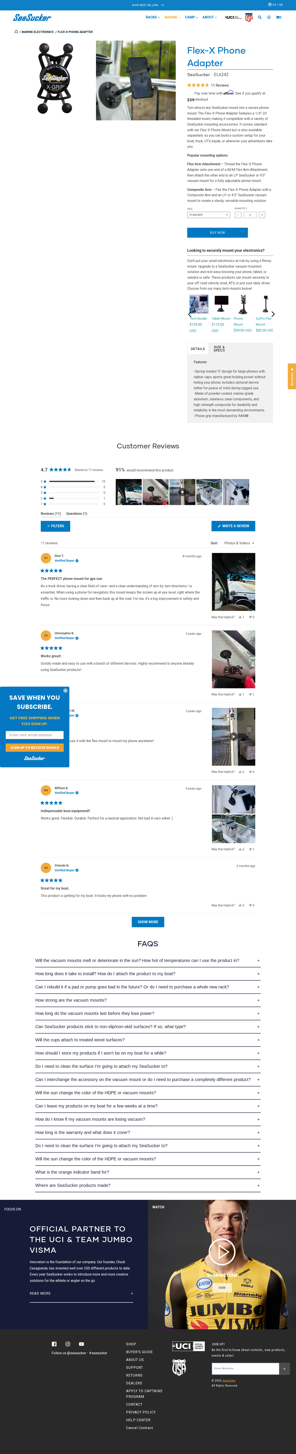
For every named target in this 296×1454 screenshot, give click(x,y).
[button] (277, 17)
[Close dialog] (65, 690)
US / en (277, 4)
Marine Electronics (38, 32)
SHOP (131, 1344)
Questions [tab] (76, 514)
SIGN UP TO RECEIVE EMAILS (34, 747)
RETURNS (134, 1375)
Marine (171, 17)
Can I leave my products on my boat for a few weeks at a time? (96, 1106)
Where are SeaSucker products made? (73, 1185)
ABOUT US (135, 1360)
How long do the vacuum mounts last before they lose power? (94, 1013)
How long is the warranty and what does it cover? (82, 1132)
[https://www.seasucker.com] (16, 32)
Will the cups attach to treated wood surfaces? (80, 1039)
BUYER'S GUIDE (139, 1352)
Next (273, 314)
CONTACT (134, 1404)
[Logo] (32, 17)
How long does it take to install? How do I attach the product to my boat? (105, 973)
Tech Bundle (198, 319)
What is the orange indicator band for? (72, 1172)
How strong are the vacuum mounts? (71, 1000)
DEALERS (134, 1383)
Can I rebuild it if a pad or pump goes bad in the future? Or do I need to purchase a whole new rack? (132, 987)
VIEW (222, 1288)
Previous (189, 314)
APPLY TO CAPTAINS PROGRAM (144, 1394)
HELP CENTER (138, 1420)
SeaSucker (198, 74)
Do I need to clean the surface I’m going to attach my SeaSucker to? (101, 1066)
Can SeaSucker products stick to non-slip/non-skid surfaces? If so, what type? (110, 1026)
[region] (183, 492)
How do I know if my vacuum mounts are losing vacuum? (90, 1119)
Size (190, 209)
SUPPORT (134, 1368)
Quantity (240, 208)
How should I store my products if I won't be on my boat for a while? (100, 1053)
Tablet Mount (221, 319)
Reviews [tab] (51, 514)
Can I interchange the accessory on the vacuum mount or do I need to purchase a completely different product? (143, 1079)
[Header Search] (261, 17)
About (208, 17)
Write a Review (238, 527)
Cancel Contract (139, 1428)
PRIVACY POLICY (141, 1412)
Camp (190, 17)
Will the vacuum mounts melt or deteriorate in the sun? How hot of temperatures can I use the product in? (137, 960)
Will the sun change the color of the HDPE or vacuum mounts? (95, 1092)
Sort (214, 543)
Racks (152, 17)
